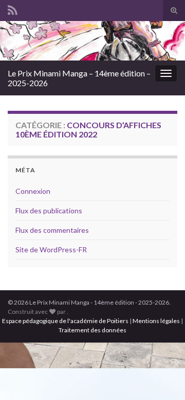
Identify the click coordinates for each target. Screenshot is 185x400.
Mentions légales (156, 321)
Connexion (32, 191)
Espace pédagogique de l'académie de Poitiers (65, 321)
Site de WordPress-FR (51, 249)
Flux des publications (48, 210)
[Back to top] (162, 377)
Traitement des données (92, 330)
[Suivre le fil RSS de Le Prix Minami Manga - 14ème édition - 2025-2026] (12, 8)
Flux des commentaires (52, 230)
